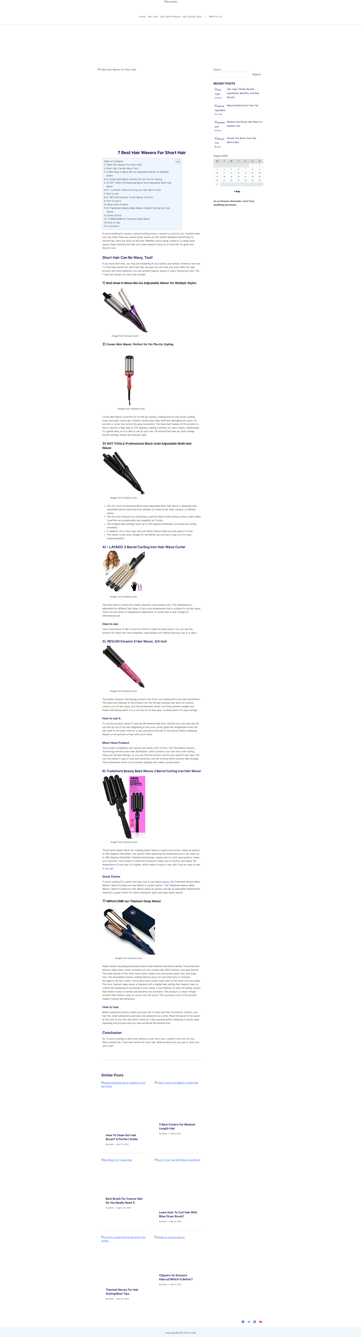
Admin (111, 1144)
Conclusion (113, 226)
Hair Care (153, 16)
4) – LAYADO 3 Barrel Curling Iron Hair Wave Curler (134, 190)
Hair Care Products (170, 16)
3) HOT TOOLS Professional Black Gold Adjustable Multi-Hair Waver (139, 184)
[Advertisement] (180, 46)
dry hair (109, 868)
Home (142, 16)
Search (217, 69)
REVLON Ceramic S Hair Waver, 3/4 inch (137, 641)
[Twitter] (248, 1321)
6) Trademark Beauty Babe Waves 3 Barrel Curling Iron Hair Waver (138, 210)
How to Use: (113, 222)
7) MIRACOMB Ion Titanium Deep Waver (128, 218)
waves (165, 881)
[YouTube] (260, 1321)
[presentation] (125, 1105)
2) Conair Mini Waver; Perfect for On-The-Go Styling (134, 179)
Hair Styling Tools (192, 16)
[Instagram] (254, 1321)
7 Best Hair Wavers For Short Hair (124, 164)
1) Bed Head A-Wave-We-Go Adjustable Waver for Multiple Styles (137, 173)
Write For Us (215, 16)
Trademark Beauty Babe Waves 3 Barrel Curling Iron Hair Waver (153, 771)
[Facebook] (243, 1321)
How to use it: (113, 200)
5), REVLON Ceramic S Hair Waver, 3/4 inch (129, 197)
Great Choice (114, 215)
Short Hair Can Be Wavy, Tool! (122, 168)
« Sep (237, 191)
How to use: (112, 193)
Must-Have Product (117, 204)
